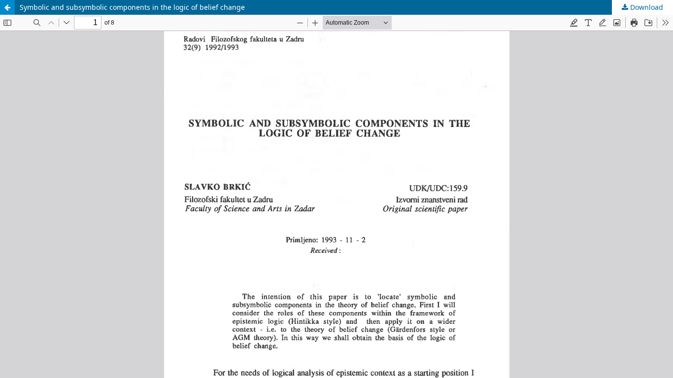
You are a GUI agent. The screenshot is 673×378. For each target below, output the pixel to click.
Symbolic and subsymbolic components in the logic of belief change (132, 7)
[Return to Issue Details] (7, 7)
